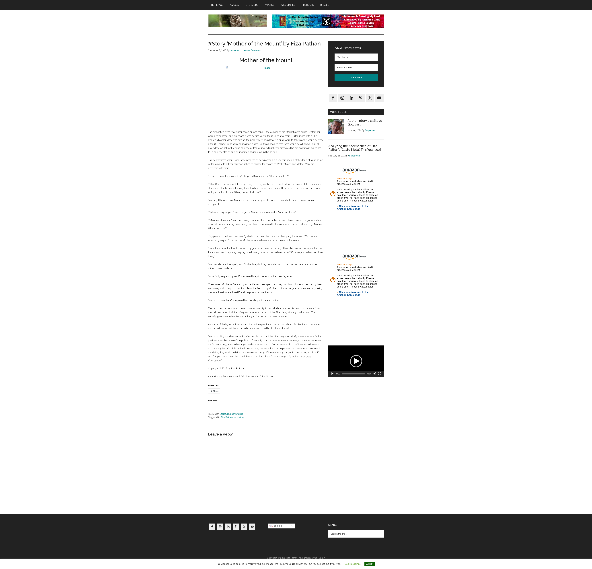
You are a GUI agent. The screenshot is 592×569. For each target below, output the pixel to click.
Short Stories (236, 414)
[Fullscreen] (379, 373)
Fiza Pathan (227, 417)
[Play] (332, 373)
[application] (356, 361)
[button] (356, 361)
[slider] (353, 373)
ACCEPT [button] (369, 564)
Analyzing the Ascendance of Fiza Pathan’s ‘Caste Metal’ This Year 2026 (355, 148)
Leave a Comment (252, 50)
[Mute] (374, 373)
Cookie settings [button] (353, 564)
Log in (322, 558)
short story (239, 417)
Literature (224, 414)
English (277, 525)
